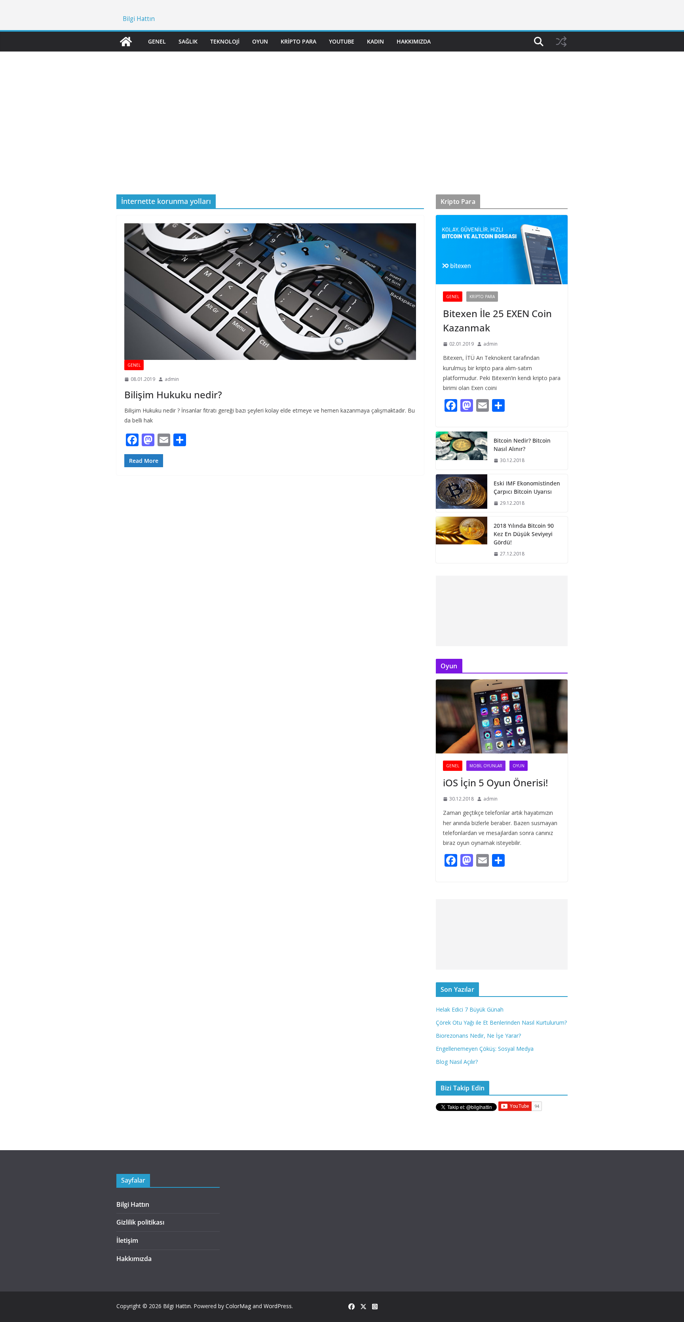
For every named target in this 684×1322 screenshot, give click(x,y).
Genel (157, 41)
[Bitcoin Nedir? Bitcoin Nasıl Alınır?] (461, 451)
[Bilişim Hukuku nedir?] (270, 291)
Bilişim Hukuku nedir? (173, 394)
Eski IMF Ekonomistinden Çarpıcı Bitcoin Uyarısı (527, 487)
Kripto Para (298, 41)
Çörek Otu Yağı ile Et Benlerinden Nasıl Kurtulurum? (501, 1022)
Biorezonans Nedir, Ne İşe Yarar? (478, 1035)
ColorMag (238, 1306)
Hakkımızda (414, 41)
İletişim (127, 1240)
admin (172, 379)
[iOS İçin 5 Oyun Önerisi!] (502, 716)
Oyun (260, 41)
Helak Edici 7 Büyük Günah (470, 1009)
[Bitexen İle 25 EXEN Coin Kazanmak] (502, 249)
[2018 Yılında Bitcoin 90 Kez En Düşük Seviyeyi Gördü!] (461, 540)
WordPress (278, 1306)
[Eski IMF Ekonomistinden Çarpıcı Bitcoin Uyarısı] (461, 493)
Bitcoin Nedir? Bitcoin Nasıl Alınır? (522, 445)
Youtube (341, 41)
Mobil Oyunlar (485, 765)
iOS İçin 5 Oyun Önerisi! (495, 782)
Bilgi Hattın (139, 19)
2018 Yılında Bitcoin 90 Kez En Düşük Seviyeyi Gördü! (524, 534)
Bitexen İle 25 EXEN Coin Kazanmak (497, 320)
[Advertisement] (342, 111)
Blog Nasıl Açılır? (457, 1061)
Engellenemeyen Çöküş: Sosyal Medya (485, 1048)
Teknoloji (224, 41)
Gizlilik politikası (140, 1222)
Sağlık (188, 41)
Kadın (375, 41)
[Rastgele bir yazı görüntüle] (561, 41)
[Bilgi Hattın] (126, 41)
